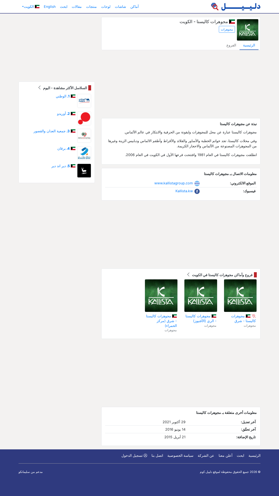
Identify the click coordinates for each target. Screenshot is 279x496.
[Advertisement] (180, 84)
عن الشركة (206, 455)
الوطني (63, 96)
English (50, 6)
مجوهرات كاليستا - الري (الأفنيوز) (200, 318)
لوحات (106, 6)
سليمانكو (24, 472)
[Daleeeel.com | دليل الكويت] (235, 6)
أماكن (134, 6)
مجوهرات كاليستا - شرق (243, 318)
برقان (63, 148)
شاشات (120, 6)
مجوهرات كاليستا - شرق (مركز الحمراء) (161, 321)
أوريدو (63, 113)
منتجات (91, 6)
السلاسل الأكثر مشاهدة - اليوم (64, 88)
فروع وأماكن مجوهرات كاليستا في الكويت (222, 275)
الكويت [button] (29, 6)
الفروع (231, 45)
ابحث (63, 6)
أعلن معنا (225, 455)
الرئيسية (249, 45)
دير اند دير (60, 166)
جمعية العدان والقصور (52, 131)
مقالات (77, 6)
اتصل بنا (157, 455)
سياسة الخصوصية (180, 455)
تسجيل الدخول (132, 455)
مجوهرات (227, 29)
